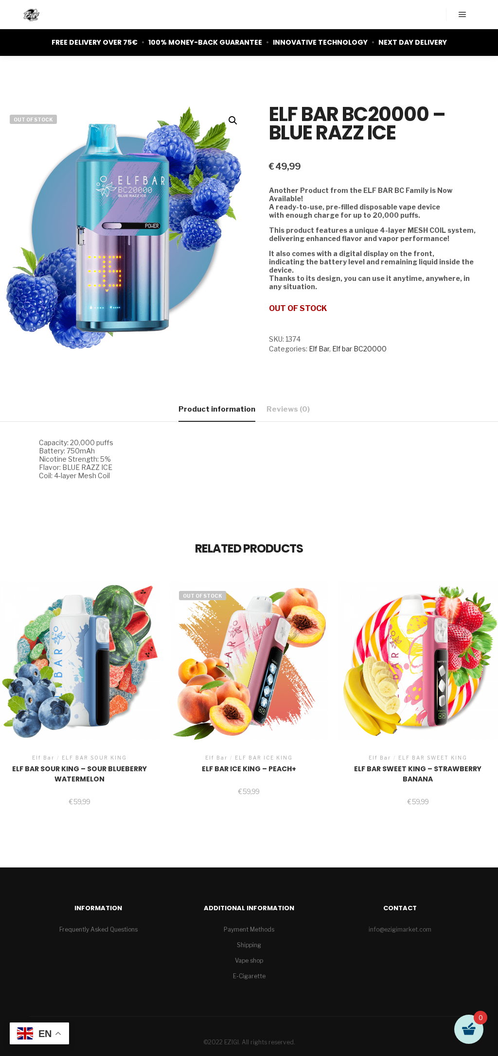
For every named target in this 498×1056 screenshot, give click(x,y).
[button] (233, 120)
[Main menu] (462, 14)
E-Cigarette (249, 976)
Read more (249, 667)
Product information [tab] (216, 409)
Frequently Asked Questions (98, 929)
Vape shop (249, 960)
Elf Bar (319, 349)
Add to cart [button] (80, 671)
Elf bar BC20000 (359, 349)
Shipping (249, 945)
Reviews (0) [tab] (288, 409)
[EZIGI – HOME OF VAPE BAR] (31, 14)
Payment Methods (249, 929)
